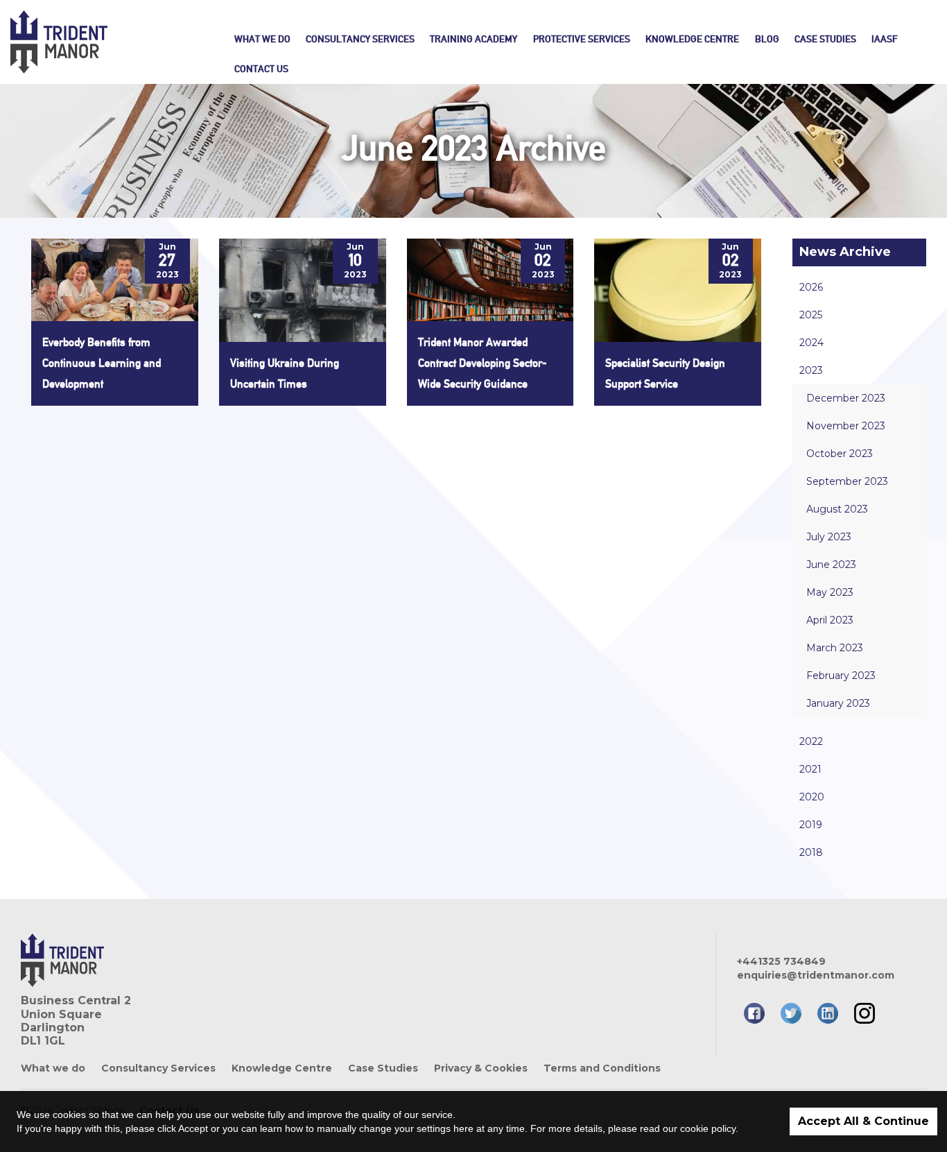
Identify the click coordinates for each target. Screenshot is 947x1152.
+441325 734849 (781, 961)
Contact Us (261, 68)
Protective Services (581, 38)
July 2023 (828, 537)
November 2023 (845, 426)
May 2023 (829, 592)
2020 (811, 797)
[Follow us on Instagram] (864, 1013)
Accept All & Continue (863, 1121)
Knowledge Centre (692, 38)
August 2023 (837, 509)
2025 (810, 315)
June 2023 (831, 564)
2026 (811, 287)
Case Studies (825, 38)
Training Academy (473, 38)
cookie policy (708, 1128)
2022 (811, 741)
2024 (811, 342)
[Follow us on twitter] (791, 1013)
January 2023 (838, 703)
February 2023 (841, 675)
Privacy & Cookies (481, 1068)
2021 (810, 769)
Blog (767, 38)
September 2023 (847, 481)
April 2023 (829, 620)
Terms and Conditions (602, 1068)
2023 (811, 370)
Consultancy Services (360, 38)
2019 (810, 824)
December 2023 (845, 398)
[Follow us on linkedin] (827, 1013)
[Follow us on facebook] (754, 1013)
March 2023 (834, 648)
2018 (811, 852)
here (463, 1128)
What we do (262, 38)
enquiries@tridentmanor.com (815, 975)
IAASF (884, 38)
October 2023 (839, 453)
